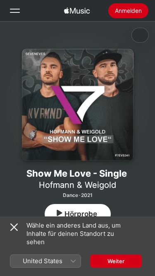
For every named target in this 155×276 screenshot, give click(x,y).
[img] (77, 10)
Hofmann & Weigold (77, 185)
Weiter (115, 261)
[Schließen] (14, 227)
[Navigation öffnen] (15, 11)
